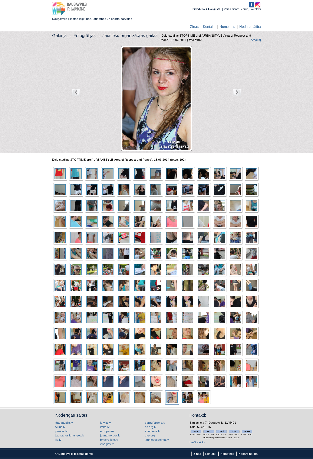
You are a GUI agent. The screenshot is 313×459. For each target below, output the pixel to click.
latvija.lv (105, 422)
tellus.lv (60, 427)
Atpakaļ (256, 39)
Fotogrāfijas (84, 35)
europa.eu (107, 431)
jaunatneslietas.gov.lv (69, 435)
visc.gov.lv (107, 444)
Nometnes (227, 27)
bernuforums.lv (155, 422)
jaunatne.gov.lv (110, 435)
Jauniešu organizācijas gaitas (130, 35)
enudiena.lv (152, 431)
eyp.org (150, 435)
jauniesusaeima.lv (157, 439)
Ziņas (194, 27)
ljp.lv (58, 439)
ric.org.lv (150, 427)
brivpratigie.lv (109, 439)
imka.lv (104, 427)
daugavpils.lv (64, 422)
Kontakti (209, 27)
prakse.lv (61, 431)
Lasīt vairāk (197, 442)
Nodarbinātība (250, 27)
